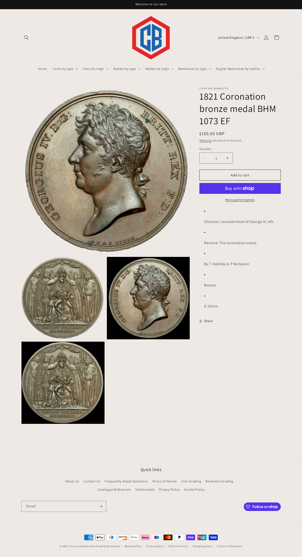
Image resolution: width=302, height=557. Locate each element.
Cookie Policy (194, 489)
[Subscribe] (101, 506)
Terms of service (178, 546)
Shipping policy (202, 546)
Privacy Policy (169, 489)
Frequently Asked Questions (126, 481)
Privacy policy (155, 546)
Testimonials (145, 489)
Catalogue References (114, 489)
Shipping (205, 140)
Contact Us (92, 481)
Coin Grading (191, 481)
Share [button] (208, 321)
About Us (72, 481)
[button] (26, 37)
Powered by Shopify (108, 546)
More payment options (240, 199)
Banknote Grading (219, 481)
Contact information (229, 546)
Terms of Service (164, 481)
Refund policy (133, 546)
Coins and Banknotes (82, 546)
